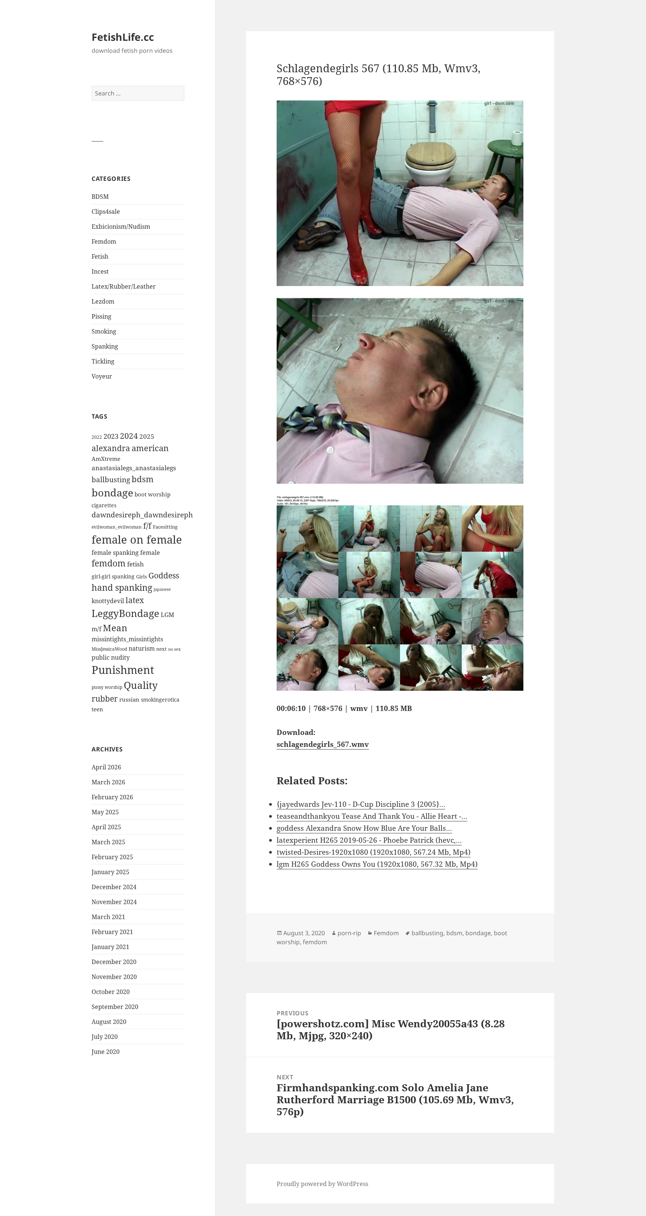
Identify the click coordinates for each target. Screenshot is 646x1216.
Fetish (100, 256)
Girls (141, 577)
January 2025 (110, 872)
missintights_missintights (127, 639)
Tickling (103, 361)
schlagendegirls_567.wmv (323, 744)
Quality (141, 685)
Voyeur (102, 376)
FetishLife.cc (123, 37)
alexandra (111, 448)
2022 (97, 437)
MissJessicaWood (109, 649)
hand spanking (122, 587)
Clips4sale (106, 211)
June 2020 (106, 1052)
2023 (111, 436)
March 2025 (108, 842)
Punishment (123, 669)
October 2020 (111, 992)
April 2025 (106, 827)
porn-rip (349, 933)
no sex (174, 649)
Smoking (104, 331)
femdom (109, 563)
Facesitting (165, 526)
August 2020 (109, 1022)
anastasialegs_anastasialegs (134, 467)
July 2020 (105, 1037)
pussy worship (107, 687)
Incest (100, 271)
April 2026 (106, 767)
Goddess (163, 575)
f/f (147, 525)
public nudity (111, 657)
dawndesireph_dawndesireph (142, 514)
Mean (115, 627)
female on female (137, 539)
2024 (129, 435)
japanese (162, 589)
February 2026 (112, 797)
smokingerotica (160, 699)
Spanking (105, 346)
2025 (146, 436)
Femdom (104, 241)
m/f (96, 629)
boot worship (152, 494)
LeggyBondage (125, 613)
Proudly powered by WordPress (322, 1184)
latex (135, 600)
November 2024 (114, 902)
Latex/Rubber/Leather (124, 286)
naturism (142, 648)
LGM (167, 615)
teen (97, 709)
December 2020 (114, 962)
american (150, 448)
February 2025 (112, 857)
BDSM (100, 196)
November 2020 (114, 977)
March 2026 (108, 782)
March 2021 (108, 917)
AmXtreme (106, 458)
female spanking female (126, 552)
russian (129, 699)
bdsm (143, 479)
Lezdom (103, 301)
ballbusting (111, 479)
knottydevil (108, 601)
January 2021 (110, 947)
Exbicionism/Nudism (121, 226)
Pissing (101, 316)
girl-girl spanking (113, 576)
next (161, 648)
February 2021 (112, 932)
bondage (112, 492)
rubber (105, 698)
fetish (135, 564)
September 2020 (115, 1007)
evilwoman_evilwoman (117, 527)
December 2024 (114, 887)
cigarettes (104, 505)
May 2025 (105, 812)
